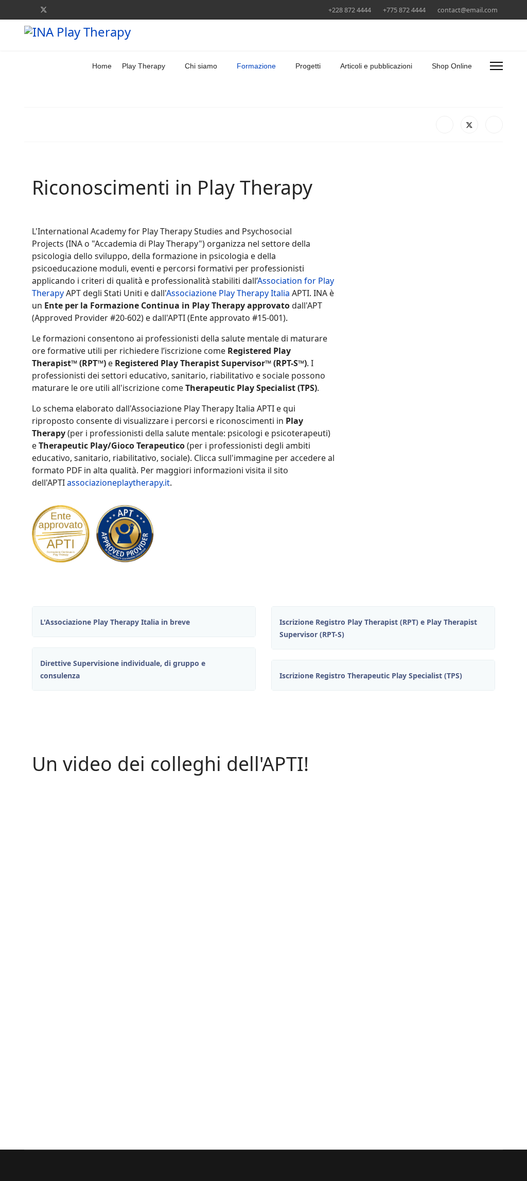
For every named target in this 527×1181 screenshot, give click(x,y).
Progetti (308, 66)
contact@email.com (467, 10)
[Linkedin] (92, 9)
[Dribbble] (108, 9)
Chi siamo (201, 66)
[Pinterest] (60, 9)
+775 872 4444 (404, 10)
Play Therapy (143, 66)
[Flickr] (188, 9)
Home (102, 66)
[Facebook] (27, 9)
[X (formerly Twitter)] (469, 124)
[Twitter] (43, 9)
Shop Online (452, 66)
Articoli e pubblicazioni (376, 66)
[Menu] (496, 65)
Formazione (256, 66)
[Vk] (204, 9)
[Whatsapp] (172, 9)
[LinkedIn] (494, 124)
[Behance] (140, 9)
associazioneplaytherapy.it (118, 482)
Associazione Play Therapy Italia (228, 293)
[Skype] (156, 9)
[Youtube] (76, 9)
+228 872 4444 (349, 10)
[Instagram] (124, 9)
